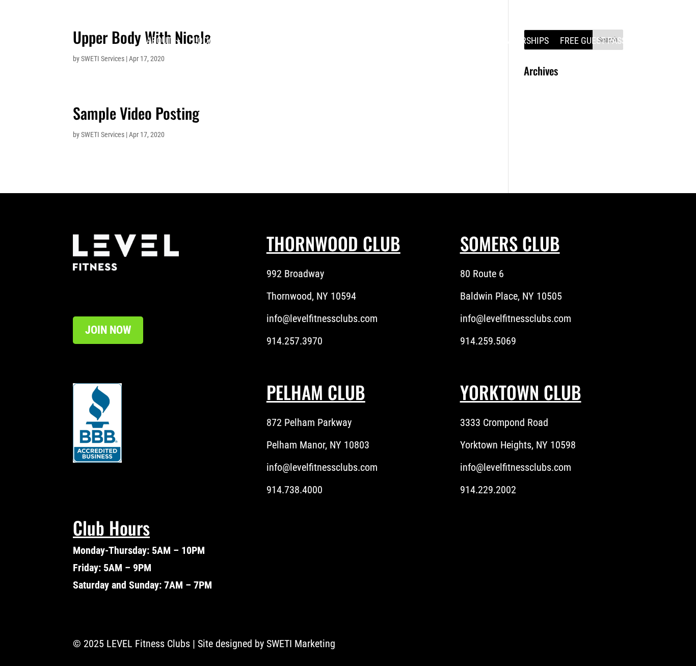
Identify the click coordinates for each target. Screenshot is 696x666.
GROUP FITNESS (441, 41)
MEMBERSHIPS (521, 41)
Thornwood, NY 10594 (311, 296)
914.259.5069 (488, 341)
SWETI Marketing (300, 643)
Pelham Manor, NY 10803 (317, 445)
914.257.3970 (294, 341)
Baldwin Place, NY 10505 (511, 296)
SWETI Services (102, 134)
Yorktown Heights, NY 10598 (518, 445)
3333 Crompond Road (504, 422)
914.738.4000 (294, 490)
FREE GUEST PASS (593, 41)
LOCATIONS (214, 41)
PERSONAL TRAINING (350, 41)
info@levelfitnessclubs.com (322, 318)
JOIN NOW (108, 330)
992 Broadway (295, 274)
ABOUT (159, 41)
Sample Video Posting (136, 112)
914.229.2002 (488, 490)
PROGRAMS (278, 41)
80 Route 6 (482, 274)
